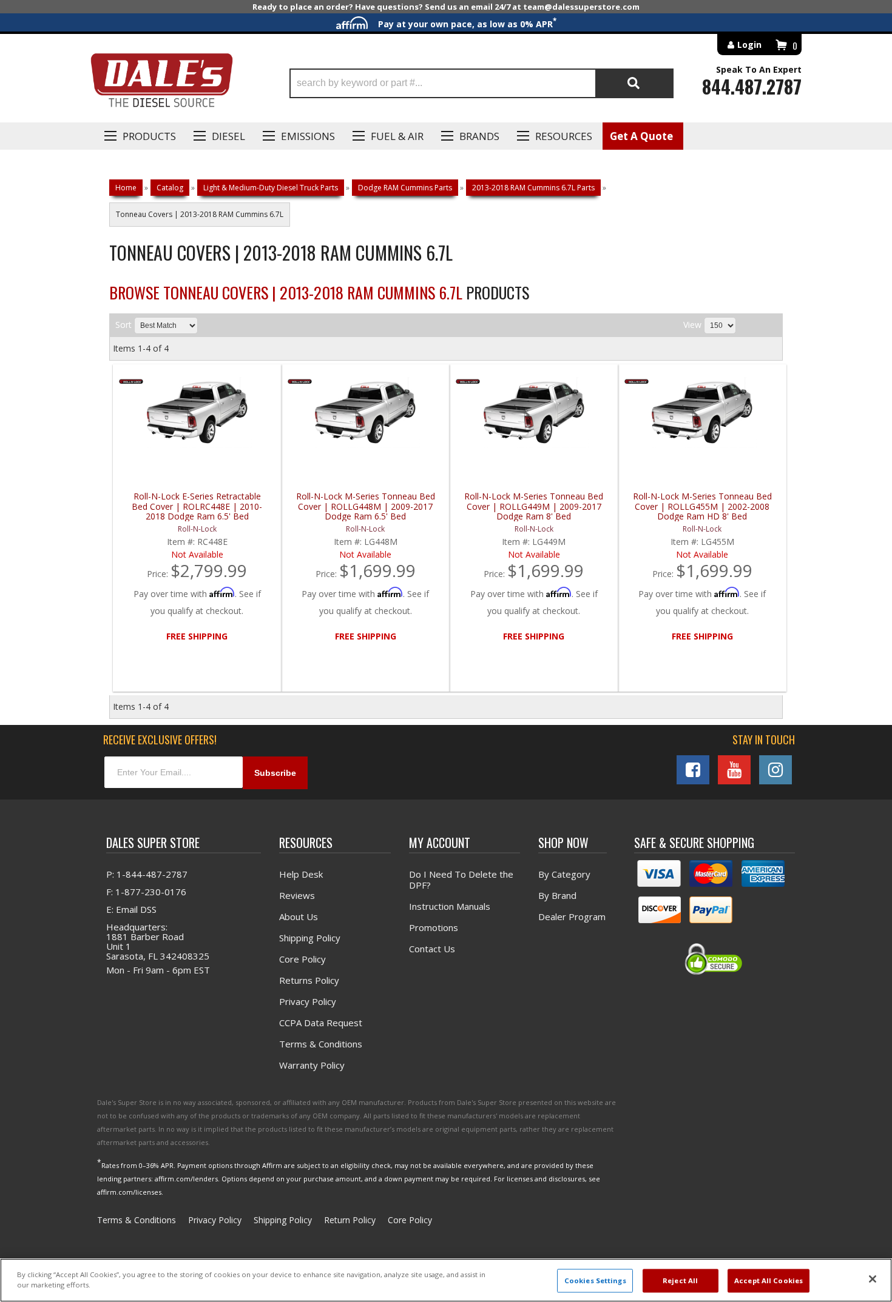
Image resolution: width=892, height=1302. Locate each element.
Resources (563, 136)
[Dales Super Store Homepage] (161, 83)
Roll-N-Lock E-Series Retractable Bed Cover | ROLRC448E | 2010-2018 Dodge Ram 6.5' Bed (197, 506)
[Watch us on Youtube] (734, 769)
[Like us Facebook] (693, 769)
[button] (481, 83)
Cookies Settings (595, 1280)
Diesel (228, 136)
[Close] (872, 1279)
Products (149, 136)
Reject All (680, 1280)
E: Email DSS (131, 909)
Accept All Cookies (768, 1280)
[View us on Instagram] (775, 769)
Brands (479, 136)
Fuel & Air (397, 136)
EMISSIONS (308, 136)
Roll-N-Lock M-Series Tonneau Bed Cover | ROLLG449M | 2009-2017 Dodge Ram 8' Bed (533, 506)
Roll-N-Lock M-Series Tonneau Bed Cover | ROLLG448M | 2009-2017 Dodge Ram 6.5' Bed (365, 506)
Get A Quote (641, 136)
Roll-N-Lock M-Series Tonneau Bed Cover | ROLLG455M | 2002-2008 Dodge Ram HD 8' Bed (702, 506)
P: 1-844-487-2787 (147, 874)
